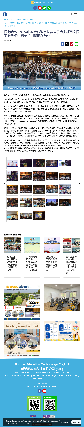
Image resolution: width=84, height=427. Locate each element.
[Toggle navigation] (81, 14)
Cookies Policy (26, 423)
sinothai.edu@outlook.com (45, 386)
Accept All (76, 422)
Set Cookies (65, 422)
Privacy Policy (14, 423)
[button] (70, 14)
